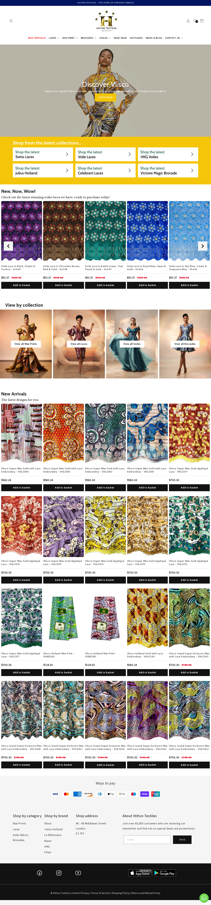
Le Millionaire (52, 835)
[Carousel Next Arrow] (202, 246)
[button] (11, 20)
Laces (16, 829)
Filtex (47, 852)
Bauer (48, 841)
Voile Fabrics (21, 835)
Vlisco (48, 823)
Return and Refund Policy (145, 893)
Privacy (85, 893)
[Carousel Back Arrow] (8, 246)
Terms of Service (100, 893)
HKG (47, 846)
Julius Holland (53, 829)
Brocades (19, 840)
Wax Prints (19, 823)
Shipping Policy (120, 893)
